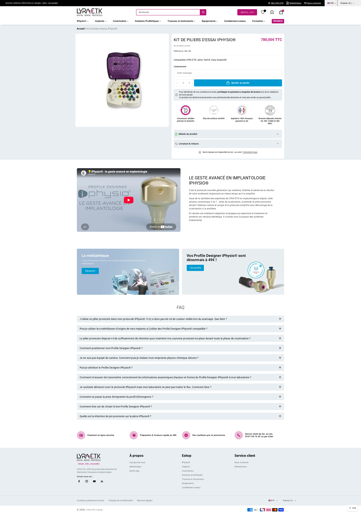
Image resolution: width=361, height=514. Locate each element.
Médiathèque (135, 467)
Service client (245, 456)
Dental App (134, 471)
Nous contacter (242, 462)
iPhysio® (186, 462)
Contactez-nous (250, 152)
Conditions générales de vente (90, 500)
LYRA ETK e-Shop (94, 510)
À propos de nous (137, 462)
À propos (136, 456)
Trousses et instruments (193, 479)
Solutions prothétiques (192, 475)
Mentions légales (144, 500)
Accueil (81, 28)
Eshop (186, 456)
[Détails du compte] (263, 12)
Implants (186, 467)
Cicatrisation (188, 471)
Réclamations (241, 467)
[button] (281, 12)
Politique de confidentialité (121, 500)
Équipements (188, 483)
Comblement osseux (191, 487)
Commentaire (180, 66)
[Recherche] (203, 12)
